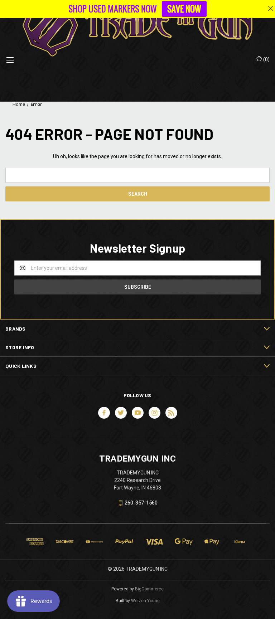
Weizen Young (145, 600)
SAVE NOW (184, 9)
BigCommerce (149, 588)
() (266, 59)
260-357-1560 (141, 502)
